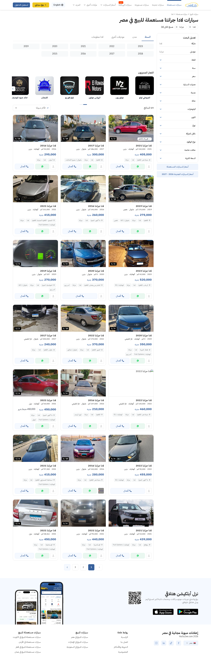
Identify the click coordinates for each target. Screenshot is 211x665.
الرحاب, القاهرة (143, 285)
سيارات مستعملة (174, 4)
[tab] (148, 37)
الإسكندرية (97, 544)
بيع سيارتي (39, 4)
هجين (116, 220)
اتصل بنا (124, 642)
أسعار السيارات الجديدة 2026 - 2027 (177, 174)
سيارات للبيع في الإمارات (78, 642)
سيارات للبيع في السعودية (77, 647)
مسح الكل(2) (167, 27)
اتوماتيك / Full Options (47, 224)
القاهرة (98, 160)
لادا (133, 160)
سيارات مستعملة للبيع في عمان (28, 652)
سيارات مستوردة (142, 4)
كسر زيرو (67, 285)
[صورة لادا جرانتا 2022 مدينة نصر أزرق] (131, 382)
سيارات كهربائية (125, 4)
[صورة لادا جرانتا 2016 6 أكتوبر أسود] (83, 188)
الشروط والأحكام (121, 647)
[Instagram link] (156, 643)
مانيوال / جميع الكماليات (73, 160)
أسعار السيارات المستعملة (177, 166)
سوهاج (146, 544)
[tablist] (83, 37)
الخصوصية (123, 652)
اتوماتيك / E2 (119, 285)
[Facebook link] (178, 643)
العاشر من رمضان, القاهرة (92, 285)
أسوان (51, 160)
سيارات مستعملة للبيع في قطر (28, 647)
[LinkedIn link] (163, 643)
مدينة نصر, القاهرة (142, 160)
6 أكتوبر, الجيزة (95, 220)
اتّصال (118, 166)
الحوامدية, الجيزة (47, 285)
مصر (190, 643)
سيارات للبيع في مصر (79, 637)
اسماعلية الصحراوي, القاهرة (44, 480)
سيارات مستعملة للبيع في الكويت (27, 637)
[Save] (112, 118)
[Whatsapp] (138, 166)
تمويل (34, 419)
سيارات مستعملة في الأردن (30, 642)
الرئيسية (124, 637)
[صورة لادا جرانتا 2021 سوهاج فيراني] (131, 513)
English (57, 5)
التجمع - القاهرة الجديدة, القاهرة (42, 220)
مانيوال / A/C (125, 220)
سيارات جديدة (158, 4)
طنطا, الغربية (144, 350)
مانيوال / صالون (72, 350)
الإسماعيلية (49, 544)
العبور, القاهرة (96, 350)
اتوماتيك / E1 (118, 414)
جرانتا (127, 160)
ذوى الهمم (78, 414)
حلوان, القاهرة (48, 350)
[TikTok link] (171, 643)
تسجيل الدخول (21, 4)
